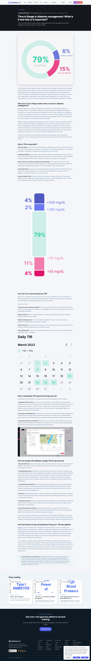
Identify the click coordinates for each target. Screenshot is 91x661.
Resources (46, 2)
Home (39, 642)
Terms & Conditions (77, 642)
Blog (56, 644)
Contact (66, 644)
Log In (70, 2)
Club (41, 2)
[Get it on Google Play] (21, 650)
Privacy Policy (76, 644)
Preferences (68, 657)
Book (47, 647)
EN (64, 2)
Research (36, 2)
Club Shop (48, 644)
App (25, 2)
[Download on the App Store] (13, 650)
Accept (84, 657)
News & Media (58, 647)
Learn (56, 642)
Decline (76, 657)
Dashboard (30, 2)
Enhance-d (21, 527)
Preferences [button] (70, 654)
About (66, 642)
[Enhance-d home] (14, 2)
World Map (53, 2)
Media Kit (57, 649)
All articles (21, 9)
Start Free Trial (78, 2)
